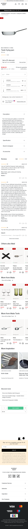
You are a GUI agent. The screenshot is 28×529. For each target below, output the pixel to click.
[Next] (25, 30)
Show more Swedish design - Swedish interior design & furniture (13, 396)
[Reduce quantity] (2, 408)
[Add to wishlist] (8, 272)
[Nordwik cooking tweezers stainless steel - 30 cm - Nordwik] (3, 85)
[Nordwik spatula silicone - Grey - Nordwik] (3, 90)
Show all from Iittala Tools (8, 316)
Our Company (5, 499)
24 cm (3, 411)
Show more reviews (14, 238)
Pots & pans (13, 13)
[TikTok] (18, 476)
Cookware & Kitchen (5, 13)
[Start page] (4, 4)
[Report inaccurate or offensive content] (26, 178)
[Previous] (2, 30)
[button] (5, 55)
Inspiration (4, 494)
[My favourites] (19, 4)
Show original (16, 235)
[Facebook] (10, 476)
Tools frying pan (4, 14)
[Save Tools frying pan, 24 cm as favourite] (25, 408)
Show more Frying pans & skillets (10, 400)
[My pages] (15, 4)
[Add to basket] (10, 272)
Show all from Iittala (6, 280)
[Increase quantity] (6, 408)
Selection (4, 488)
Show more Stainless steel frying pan (11, 393)
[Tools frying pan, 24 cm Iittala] (14, 31)
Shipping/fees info (21, 101)
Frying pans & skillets (21, 13)
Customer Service (7, 483)
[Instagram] (14, 476)
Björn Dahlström (5, 47)
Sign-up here (22, 62)
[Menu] (26, 4)
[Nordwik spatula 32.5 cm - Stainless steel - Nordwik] (3, 81)
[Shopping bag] (22, 4)
